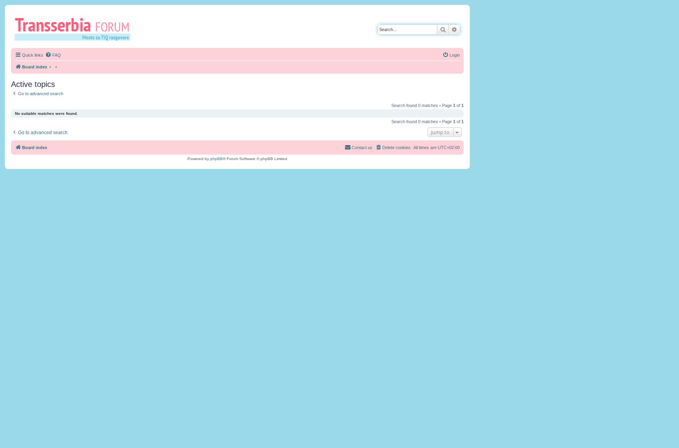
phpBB (216, 159)
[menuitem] (53, 55)
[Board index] (75, 28)
